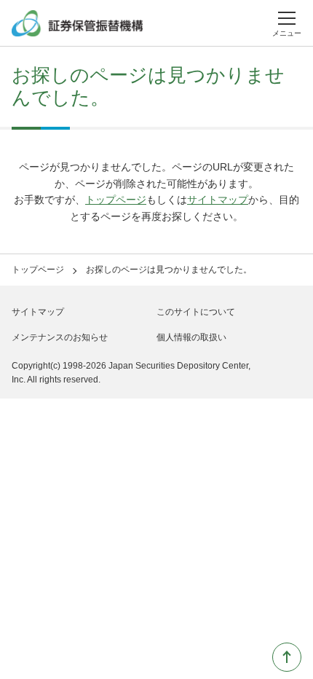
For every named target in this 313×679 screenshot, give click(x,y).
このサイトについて (195, 312)
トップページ (115, 199)
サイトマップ (217, 199)
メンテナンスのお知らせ (60, 337)
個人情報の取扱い (191, 337)
